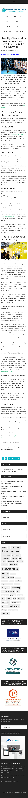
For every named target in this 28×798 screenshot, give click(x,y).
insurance (4, 581)
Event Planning (11, 446)
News (18, 591)
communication (6, 555)
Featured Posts (18, 446)
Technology (14, 606)
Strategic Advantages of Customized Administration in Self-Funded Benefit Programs (11, 503)
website (15, 610)
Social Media (21, 598)
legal (3, 584)
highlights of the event (7, 371)
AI (8, 547)
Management (5, 588)
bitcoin (13, 547)
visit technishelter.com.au (8, 216)
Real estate (20, 595)
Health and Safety (8, 577)
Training (10, 610)
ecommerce (20, 561)
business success (10, 551)
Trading (4, 610)
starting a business (15, 602)
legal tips (17, 584)
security (9, 598)
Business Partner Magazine (14, 10)
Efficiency (4, 564)
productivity (5, 595)
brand (18, 547)
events (3, 449)
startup (4, 606)
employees (13, 565)
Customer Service (5, 558)
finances (13, 573)
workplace (5, 613)
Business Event (11, 447)
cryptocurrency (16, 555)
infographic (18, 577)
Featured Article (9, 449)
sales (3, 598)
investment (18, 580)
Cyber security (14, 558)
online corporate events (17, 134)
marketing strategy (8, 591)
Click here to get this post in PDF (10, 54)
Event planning (19, 447)
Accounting (4, 547)
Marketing (16, 588)
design (3, 561)
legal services (9, 584)
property (12, 595)
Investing (11, 580)
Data (20, 558)
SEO (14, 598)
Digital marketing (11, 561)
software (5, 602)
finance (5, 573)
